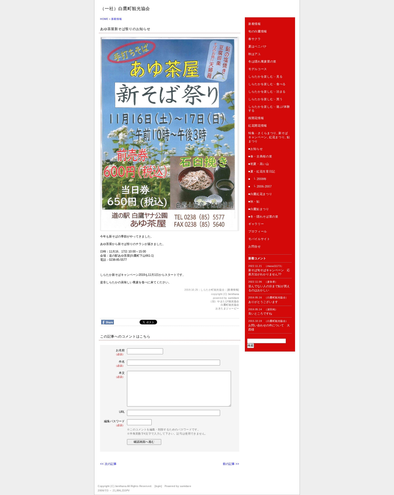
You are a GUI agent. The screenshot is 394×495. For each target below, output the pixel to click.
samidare (233, 298)
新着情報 (116, 19)
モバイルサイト (259, 239)
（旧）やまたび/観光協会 (224, 301)
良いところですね (260, 313)
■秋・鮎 (254, 201)
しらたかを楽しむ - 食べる (267, 84)
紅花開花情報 (257, 125)
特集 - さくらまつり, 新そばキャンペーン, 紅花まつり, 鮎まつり (269, 137)
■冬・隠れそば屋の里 (263, 216)
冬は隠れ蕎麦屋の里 (262, 61)
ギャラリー (256, 224)
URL (122, 412)
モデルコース (257, 69)
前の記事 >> (231, 464)
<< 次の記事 (108, 464)
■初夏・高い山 (258, 164)
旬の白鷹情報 (257, 31)
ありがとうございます (263, 302)
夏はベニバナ (257, 46)
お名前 (120, 352)
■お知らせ (255, 149)
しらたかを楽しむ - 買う (265, 99)
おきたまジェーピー (227, 308)
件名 (120, 363)
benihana (233, 294)
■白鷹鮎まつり (258, 209)
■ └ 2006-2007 (260, 186)
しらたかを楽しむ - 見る (265, 76)
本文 (120, 374)
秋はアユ (254, 54)
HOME (104, 19)
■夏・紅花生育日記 (261, 171)
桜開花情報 (256, 118)
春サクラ (254, 39)
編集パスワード (114, 423)
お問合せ (254, 246)
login (158, 486)
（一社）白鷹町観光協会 (125, 8)
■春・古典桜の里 (260, 156)
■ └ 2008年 (257, 179)
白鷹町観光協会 (230, 304)
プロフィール (257, 231)
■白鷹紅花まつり (260, 194)
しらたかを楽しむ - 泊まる (267, 91)
